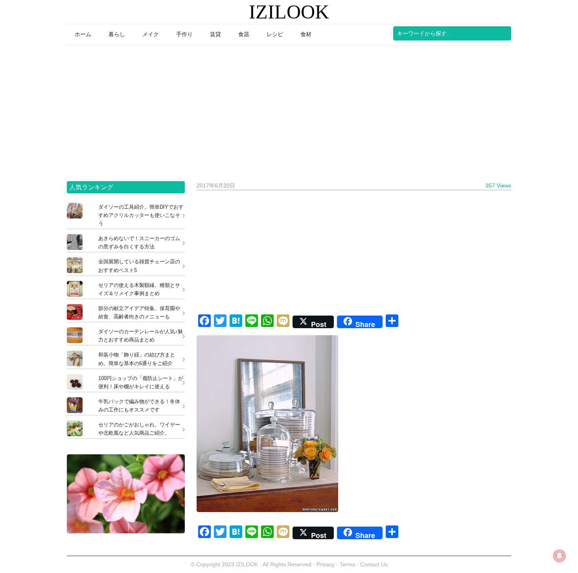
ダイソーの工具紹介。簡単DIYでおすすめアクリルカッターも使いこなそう (141, 215)
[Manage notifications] (559, 555)
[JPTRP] (126, 531)
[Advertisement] (289, 110)
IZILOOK (289, 12)
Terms (348, 564)
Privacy (326, 564)
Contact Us (374, 564)
